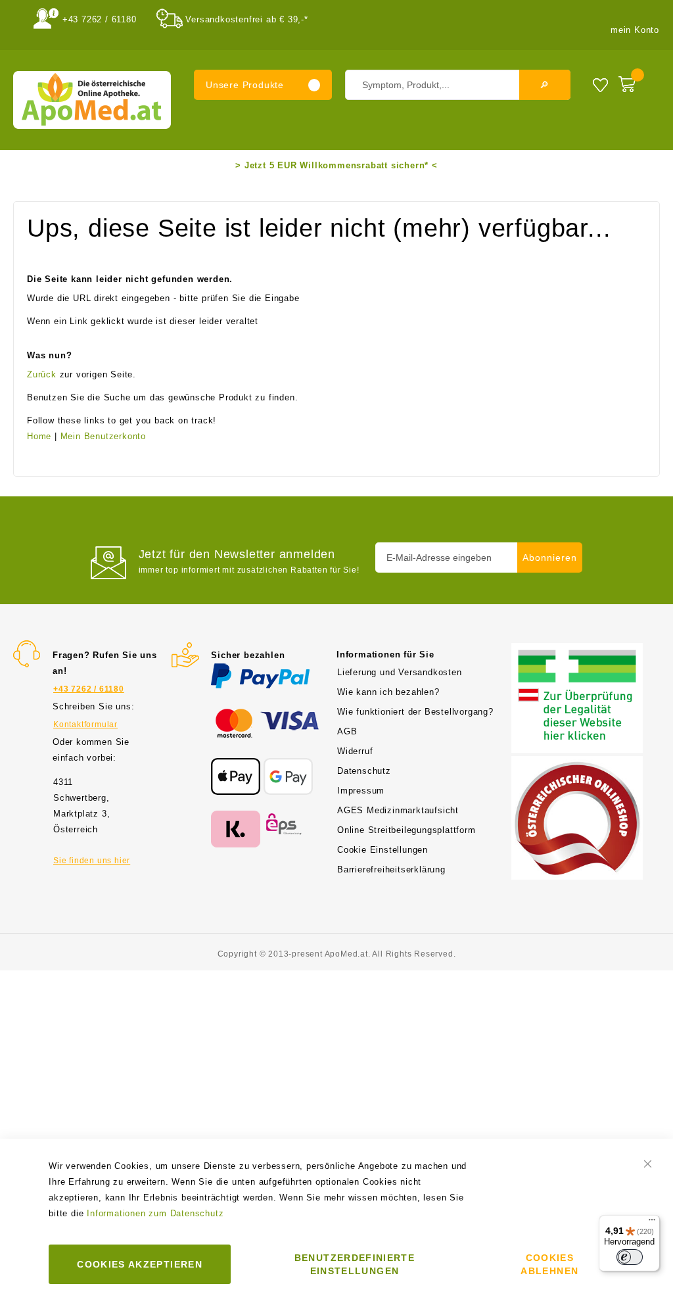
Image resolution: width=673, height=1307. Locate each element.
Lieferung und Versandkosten (399, 672)
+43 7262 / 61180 (99, 19)
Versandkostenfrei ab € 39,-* (246, 19)
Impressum (360, 791)
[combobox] (457, 85)
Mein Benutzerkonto (103, 436)
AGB (347, 731)
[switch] (629, 1257)
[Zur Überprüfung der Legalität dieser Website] (577, 650)
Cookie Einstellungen (382, 850)
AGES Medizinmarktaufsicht (398, 810)
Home (39, 436)
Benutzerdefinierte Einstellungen (354, 1264)
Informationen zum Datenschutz (155, 1213)
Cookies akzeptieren (139, 1264)
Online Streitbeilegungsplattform (406, 830)
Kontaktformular (85, 724)
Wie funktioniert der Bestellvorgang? (415, 712)
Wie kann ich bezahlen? (388, 692)
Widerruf (355, 751)
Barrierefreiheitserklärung (391, 869)
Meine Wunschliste (600, 84)
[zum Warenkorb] (635, 81)
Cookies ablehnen (549, 1264)
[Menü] (652, 1223)
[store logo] (92, 100)
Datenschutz (364, 771)
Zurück (42, 374)
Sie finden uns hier (91, 860)
